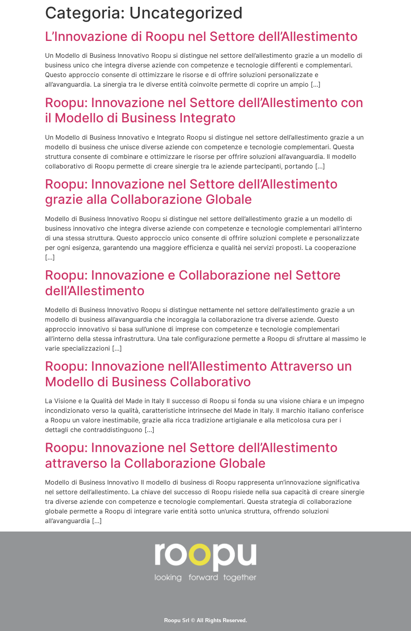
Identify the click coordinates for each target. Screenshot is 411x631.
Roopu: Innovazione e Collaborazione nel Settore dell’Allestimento (193, 282)
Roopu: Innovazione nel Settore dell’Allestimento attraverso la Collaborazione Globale (191, 455)
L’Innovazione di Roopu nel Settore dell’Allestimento (201, 36)
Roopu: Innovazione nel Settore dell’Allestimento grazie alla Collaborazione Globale (191, 191)
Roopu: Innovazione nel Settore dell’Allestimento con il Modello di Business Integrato (204, 110)
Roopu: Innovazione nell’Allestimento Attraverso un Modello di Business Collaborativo (198, 373)
